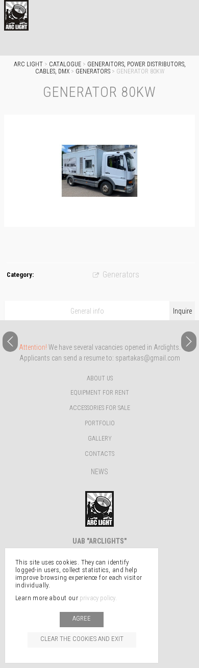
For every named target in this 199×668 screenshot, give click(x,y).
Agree (81, 618)
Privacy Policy (97, 598)
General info (87, 311)
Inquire (182, 311)
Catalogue (65, 64)
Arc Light (28, 64)
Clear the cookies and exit (81, 639)
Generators (93, 71)
